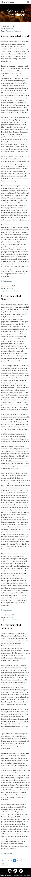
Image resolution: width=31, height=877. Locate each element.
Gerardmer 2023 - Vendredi (12, 626)
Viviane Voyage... (7, 2)
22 (3, 864)
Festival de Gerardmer (13, 31)
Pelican (20, 875)
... (26, 860)
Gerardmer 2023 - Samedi (12, 297)
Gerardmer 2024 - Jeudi (15, 36)
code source (27, 875)
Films (11, 28)
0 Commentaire (6, 281)
